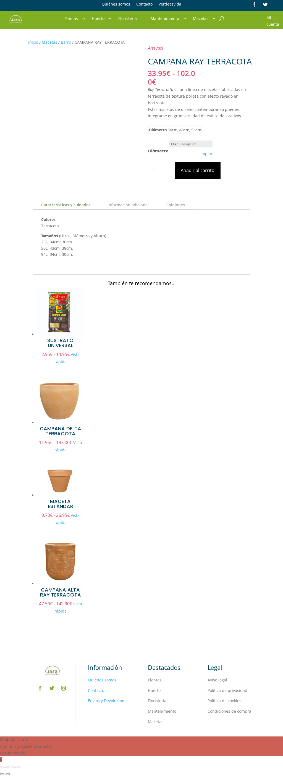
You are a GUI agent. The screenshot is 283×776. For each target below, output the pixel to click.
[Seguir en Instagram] (63, 688)
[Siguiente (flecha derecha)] (8, 774)
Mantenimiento (165, 19)
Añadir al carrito (197, 170)
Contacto (144, 4)
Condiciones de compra (229, 711)
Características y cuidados (66, 204)
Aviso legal (217, 680)
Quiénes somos (116, 4)
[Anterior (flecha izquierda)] (2, 774)
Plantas (71, 19)
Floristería (127, 19)
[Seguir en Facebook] (254, 4)
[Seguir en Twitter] (265, 4)
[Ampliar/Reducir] (2, 767)
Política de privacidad (227, 690)
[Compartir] (13, 767)
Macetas (200, 19)
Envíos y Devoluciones (108, 700)
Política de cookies (224, 700)
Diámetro (158, 151)
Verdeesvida (170, 4)
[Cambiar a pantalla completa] (8, 767)
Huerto (98, 19)
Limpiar (205, 153)
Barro (66, 42)
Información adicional (128, 204)
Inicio (33, 42)
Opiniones (175, 204)
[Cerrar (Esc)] (19, 767)
